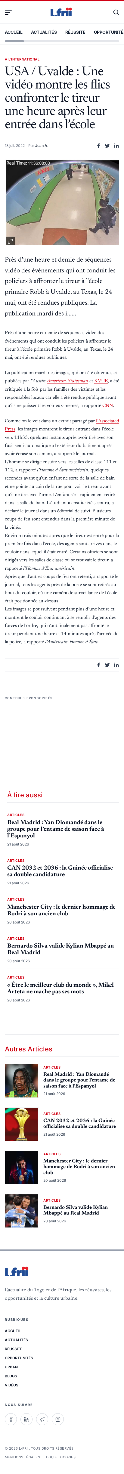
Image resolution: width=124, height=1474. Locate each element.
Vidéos (11, 1385)
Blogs (11, 1376)
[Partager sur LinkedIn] (116, 145)
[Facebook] (11, 1419)
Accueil (14, 32)
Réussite (75, 32)
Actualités (44, 32)
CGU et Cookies (61, 1457)
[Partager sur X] (107, 145)
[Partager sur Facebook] (98, 145)
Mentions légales (22, 1457)
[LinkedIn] (26, 1419)
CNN (107, 405)
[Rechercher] (113, 12)
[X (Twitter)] (42, 1419)
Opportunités (19, 1358)
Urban (11, 1367)
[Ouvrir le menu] (11, 12)
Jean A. (41, 145)
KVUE (101, 381)
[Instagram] (58, 1419)
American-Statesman (67, 381)
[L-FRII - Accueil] (62, 12)
